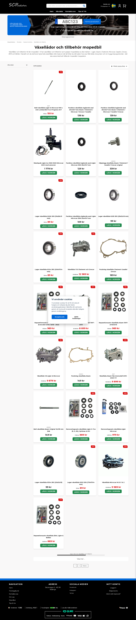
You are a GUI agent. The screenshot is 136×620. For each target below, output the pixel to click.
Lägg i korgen (48, 118)
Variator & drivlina (27, 42)
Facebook (73, 587)
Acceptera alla (59, 317)
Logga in (113, 588)
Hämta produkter (92, 22)
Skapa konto (113, 591)
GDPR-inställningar (76, 317)
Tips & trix (12, 603)
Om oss (11, 597)
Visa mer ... (81, 559)
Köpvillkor (12, 600)
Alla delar (59, 11)
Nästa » (85, 566)
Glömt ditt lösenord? (113, 594)
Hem (51, 11)
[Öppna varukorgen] (124, 6)
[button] (84, 6)
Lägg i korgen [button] (48, 332)
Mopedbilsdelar (11, 42)
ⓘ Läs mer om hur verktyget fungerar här (78, 30)
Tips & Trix (82, 11)
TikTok (72, 593)
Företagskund (14, 591)
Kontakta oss (70, 11)
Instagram (73, 590)
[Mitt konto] (119, 6)
